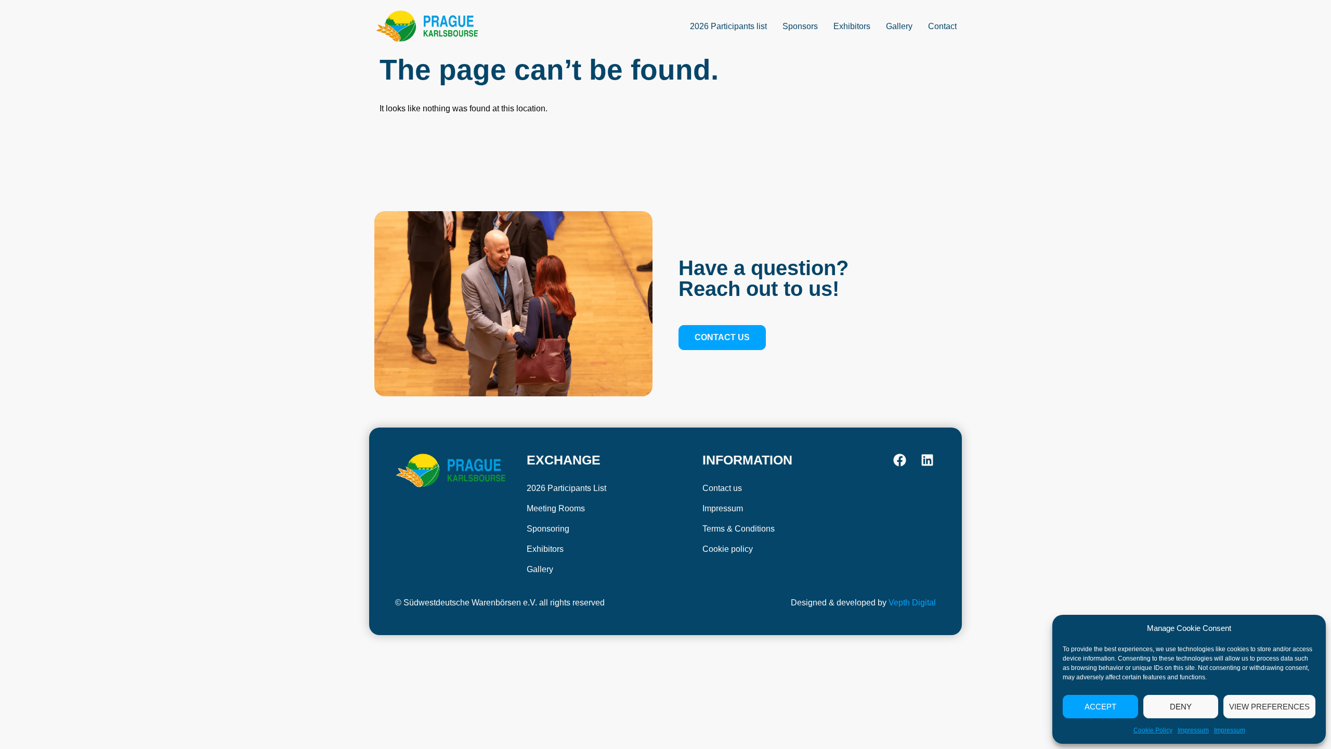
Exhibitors (851, 26)
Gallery (899, 26)
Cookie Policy (1152, 730)
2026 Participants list (728, 26)
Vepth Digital (912, 602)
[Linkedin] (927, 460)
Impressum (1193, 730)
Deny (1181, 706)
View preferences (1269, 706)
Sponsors (800, 26)
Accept (1100, 706)
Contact (942, 26)
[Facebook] (899, 460)
